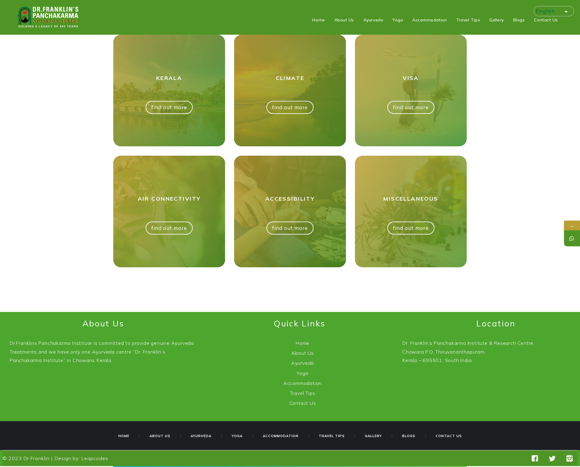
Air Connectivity (169, 198)
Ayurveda (302, 363)
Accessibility (290, 198)
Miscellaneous (410, 198)
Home (302, 343)
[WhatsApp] (572, 238)
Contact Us (302, 403)
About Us (302, 353)
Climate (290, 78)
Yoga (302, 373)
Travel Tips (302, 393)
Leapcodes (95, 458)
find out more (169, 107)
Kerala (169, 78)
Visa (411, 78)
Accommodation (302, 383)
